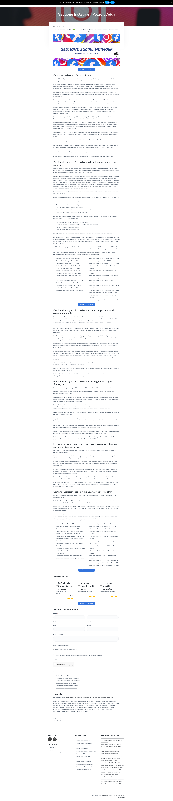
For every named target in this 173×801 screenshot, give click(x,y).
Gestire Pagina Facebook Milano (83, 756)
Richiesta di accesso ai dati (56, 752)
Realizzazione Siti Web (107, 795)
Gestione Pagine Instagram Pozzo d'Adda (69, 709)
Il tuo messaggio (58, 634)
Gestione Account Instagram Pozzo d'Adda (93, 709)
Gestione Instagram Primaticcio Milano (66, 688)
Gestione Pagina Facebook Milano (83, 761)
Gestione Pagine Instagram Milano (84, 746)
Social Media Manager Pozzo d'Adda (63, 701)
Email (55, 625)
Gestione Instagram (59, 718)
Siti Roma (115, 795)
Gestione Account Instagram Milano (84, 743)
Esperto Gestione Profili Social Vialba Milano (111, 746)
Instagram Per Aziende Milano (83, 738)
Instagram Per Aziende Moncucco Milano (110, 758)
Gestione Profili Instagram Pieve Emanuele (111, 744)
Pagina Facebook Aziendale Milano (84, 753)
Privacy (51, 750)
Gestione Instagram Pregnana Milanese (67, 685)
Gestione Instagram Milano (63, 676)
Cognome (89, 621)
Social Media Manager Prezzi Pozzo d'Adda (86, 701)
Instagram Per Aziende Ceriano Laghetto (110, 772)
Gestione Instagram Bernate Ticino (109, 760)
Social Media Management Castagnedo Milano (111, 770)
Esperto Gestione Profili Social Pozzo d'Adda (97, 703)
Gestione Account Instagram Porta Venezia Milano (112, 738)
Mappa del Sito (53, 747)
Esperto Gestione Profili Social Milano (84, 764)
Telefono (89, 625)
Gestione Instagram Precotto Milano (66, 683)
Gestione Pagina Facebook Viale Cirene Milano (111, 783)
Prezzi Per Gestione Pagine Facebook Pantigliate (112, 756)
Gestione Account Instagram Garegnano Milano (112, 767)
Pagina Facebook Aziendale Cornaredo (110, 751)
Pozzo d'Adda (58, 720)
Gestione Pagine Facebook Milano (83, 759)
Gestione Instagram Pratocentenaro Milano (68, 681)
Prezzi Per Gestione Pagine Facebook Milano (86, 751)
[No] (171, 2)
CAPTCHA (56, 660)
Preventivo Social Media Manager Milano (85, 766)
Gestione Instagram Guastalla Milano (109, 753)
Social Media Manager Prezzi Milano (84, 772)
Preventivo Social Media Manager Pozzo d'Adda (71, 703)
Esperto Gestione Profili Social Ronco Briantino (112, 763)
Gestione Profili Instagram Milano (83, 740)
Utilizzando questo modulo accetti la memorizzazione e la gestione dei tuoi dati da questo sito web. (78, 655)
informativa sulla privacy (63, 645)
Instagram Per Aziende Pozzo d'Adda (77, 711)
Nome (55, 613)
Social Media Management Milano (83, 769)
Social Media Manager (59, 697)
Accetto (107, 2)
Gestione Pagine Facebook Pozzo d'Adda (78, 705)
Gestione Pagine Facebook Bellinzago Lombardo (112, 779)
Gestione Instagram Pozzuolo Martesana (67, 678)
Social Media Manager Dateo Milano (109, 774)
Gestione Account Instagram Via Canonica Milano (112, 749)
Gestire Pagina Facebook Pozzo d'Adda (101, 705)
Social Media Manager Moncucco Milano (110, 776)
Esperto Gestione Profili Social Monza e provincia (112, 781)
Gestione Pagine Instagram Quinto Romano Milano (112, 765)
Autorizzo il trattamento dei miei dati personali (66, 649)
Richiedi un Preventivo (86, 69)
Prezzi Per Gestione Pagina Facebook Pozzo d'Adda (87, 707)
